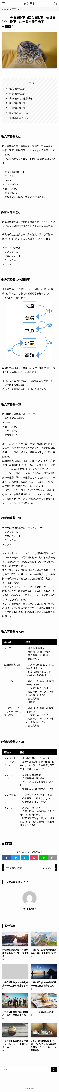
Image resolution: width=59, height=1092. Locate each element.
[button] (6, 857)
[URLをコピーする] (52, 857)
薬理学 (7, 26)
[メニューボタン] (3, 3)
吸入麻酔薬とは (17, 88)
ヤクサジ (29, 3)
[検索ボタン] (55, 3)
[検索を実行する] (54, 1069)
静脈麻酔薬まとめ (18, 118)
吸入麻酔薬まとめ (18, 113)
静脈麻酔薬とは (17, 93)
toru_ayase (29, 908)
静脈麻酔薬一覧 (17, 108)
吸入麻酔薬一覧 (17, 103)
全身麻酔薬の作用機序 (20, 98)
